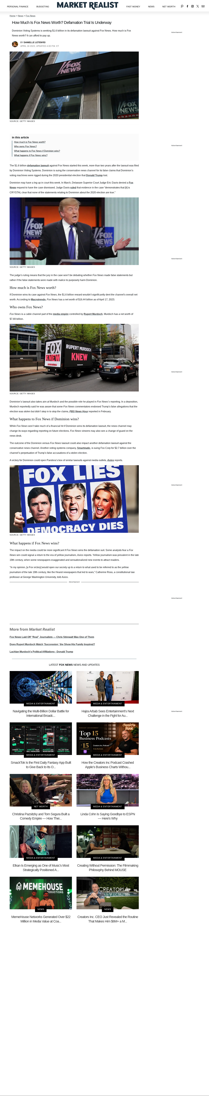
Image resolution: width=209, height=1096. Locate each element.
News (151, 6)
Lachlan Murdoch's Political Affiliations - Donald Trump (41, 651)
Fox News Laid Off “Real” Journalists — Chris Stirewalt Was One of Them (52, 637)
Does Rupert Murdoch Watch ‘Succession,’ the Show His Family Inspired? (52, 644)
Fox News (30, 16)
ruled (73, 187)
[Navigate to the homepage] (87, 6)
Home (12, 16)
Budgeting (42, 6)
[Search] (182, 6)
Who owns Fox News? (25, 146)
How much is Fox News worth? (29, 142)
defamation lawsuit (38, 165)
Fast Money (133, 6)
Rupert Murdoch (93, 314)
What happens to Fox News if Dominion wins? (37, 151)
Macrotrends (38, 299)
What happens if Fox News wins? (30, 155)
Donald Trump (94, 175)
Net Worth (168, 6)
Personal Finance (17, 6)
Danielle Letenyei (34, 42)
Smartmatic (83, 448)
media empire (61, 314)
